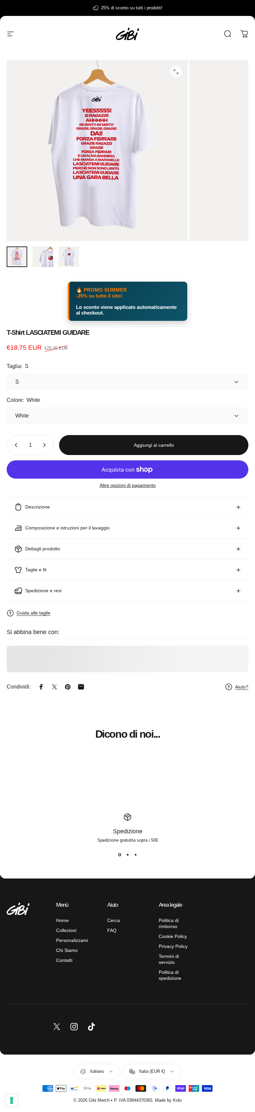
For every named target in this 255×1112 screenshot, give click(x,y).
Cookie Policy (173, 936)
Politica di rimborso (169, 923)
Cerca (113, 920)
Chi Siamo (67, 950)
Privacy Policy (173, 946)
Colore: (23, 400)
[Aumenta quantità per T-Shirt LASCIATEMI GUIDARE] (45, 445)
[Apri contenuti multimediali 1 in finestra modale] (176, 71)
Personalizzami (72, 940)
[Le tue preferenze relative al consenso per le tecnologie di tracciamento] (11, 1100)
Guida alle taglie (33, 612)
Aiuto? (241, 687)
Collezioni (66, 930)
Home (62, 920)
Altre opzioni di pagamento (128, 485)
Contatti (64, 960)
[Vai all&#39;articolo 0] (17, 256)
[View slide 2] (127, 855)
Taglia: (18, 366)
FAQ (112, 930)
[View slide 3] (135, 855)
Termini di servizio (169, 959)
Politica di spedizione (170, 975)
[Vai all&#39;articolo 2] (43, 256)
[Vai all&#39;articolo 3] (68, 256)
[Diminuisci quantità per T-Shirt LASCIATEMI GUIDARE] (14, 445)
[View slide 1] (120, 855)
